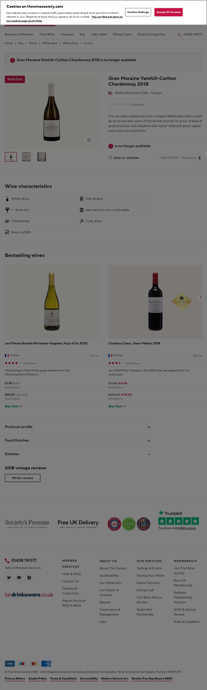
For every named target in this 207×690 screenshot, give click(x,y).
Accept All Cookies (169, 12)
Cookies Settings (138, 12)
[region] (103, 12)
